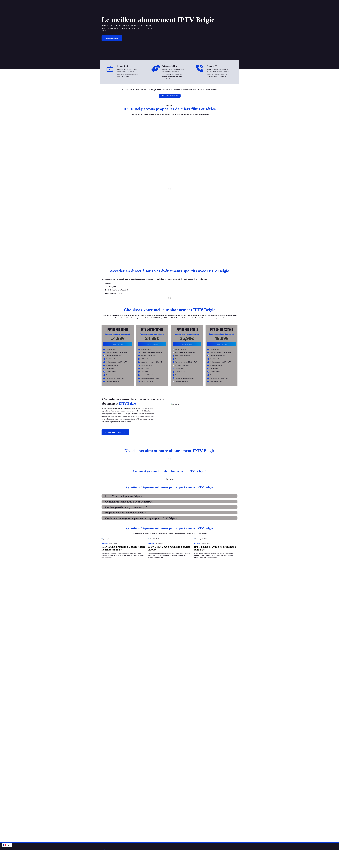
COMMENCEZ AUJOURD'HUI (169, 96)
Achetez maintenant (112, 38)
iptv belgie (105, 543)
